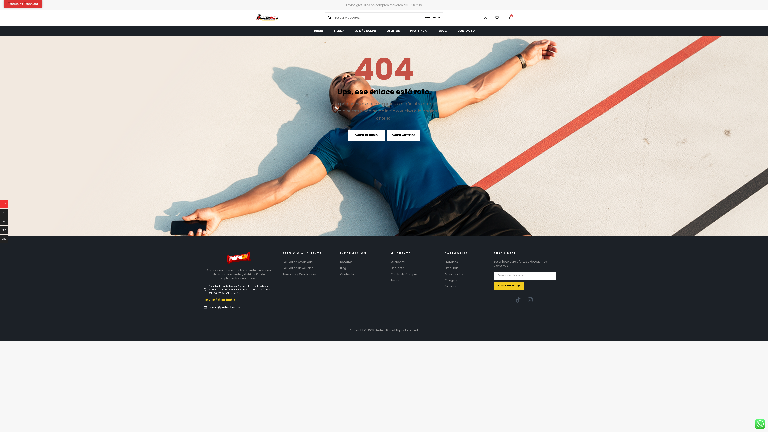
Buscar (430, 17)
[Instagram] (530, 299)
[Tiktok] (518, 299)
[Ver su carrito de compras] (506, 18)
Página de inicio (366, 135)
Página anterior (403, 135)
